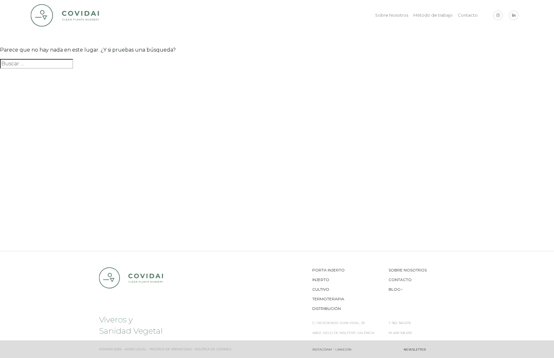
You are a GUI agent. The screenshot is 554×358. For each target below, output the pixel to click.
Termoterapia (328, 298)
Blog (394, 289)
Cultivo (320, 289)
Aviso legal (136, 349)
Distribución (326, 308)
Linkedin (343, 349)
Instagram (322, 349)
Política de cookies (213, 349)
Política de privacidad (171, 349)
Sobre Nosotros (391, 15)
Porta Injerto (328, 270)
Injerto (320, 279)
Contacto (468, 15)
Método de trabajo (433, 15)
